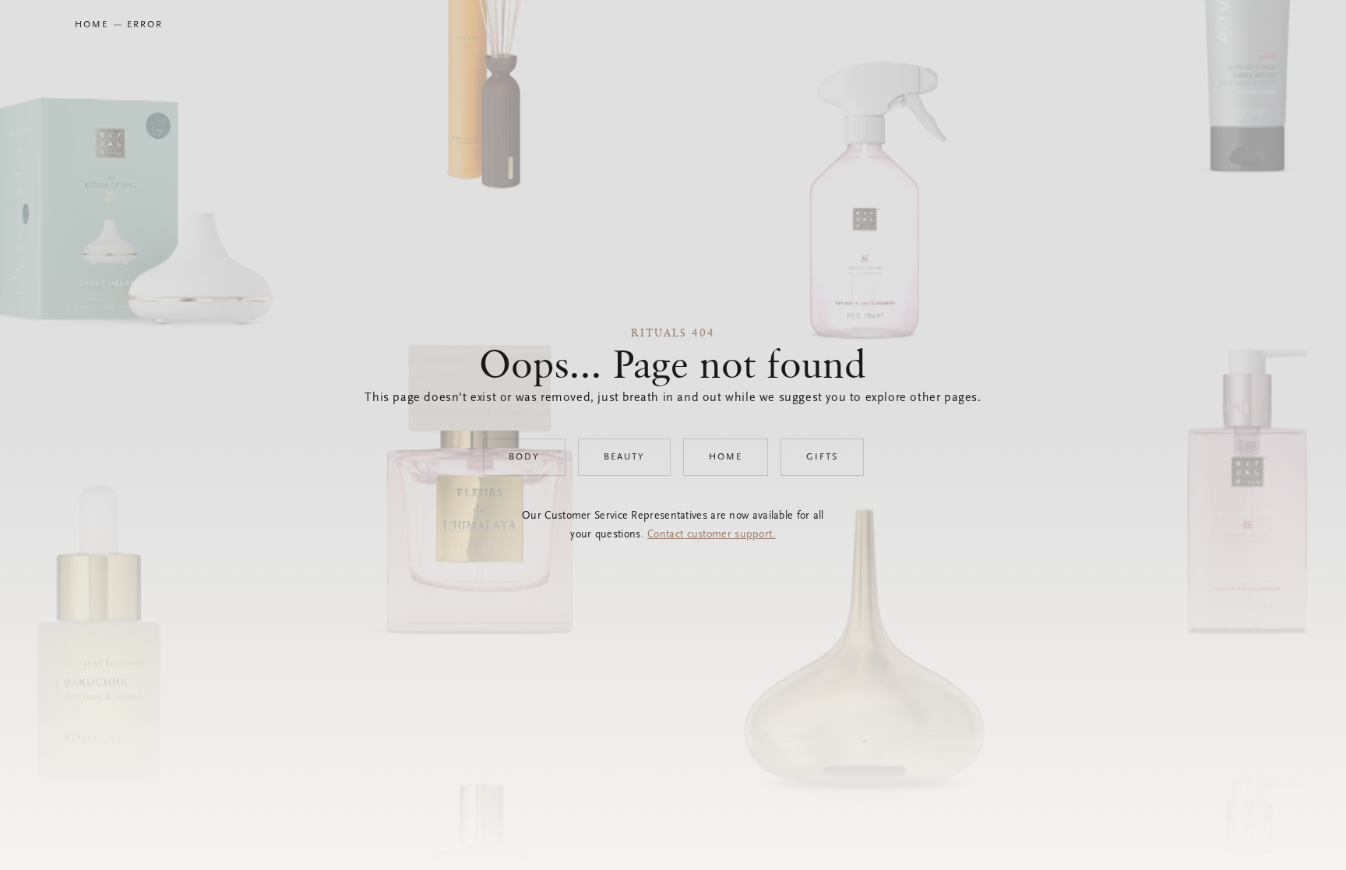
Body (524, 457)
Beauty (624, 457)
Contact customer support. (711, 535)
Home (725, 457)
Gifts (822, 457)
